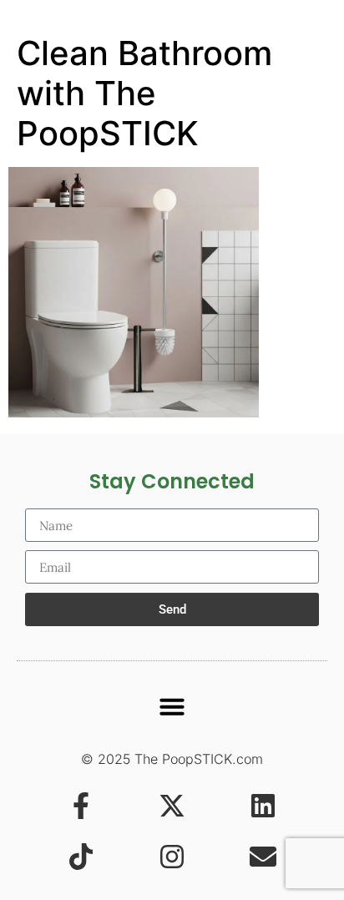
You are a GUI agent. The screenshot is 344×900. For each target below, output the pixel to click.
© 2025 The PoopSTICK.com (172, 759)
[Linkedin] (263, 805)
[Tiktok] (81, 856)
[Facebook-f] (81, 805)
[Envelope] (263, 856)
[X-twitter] (172, 805)
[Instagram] (172, 856)
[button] (172, 706)
